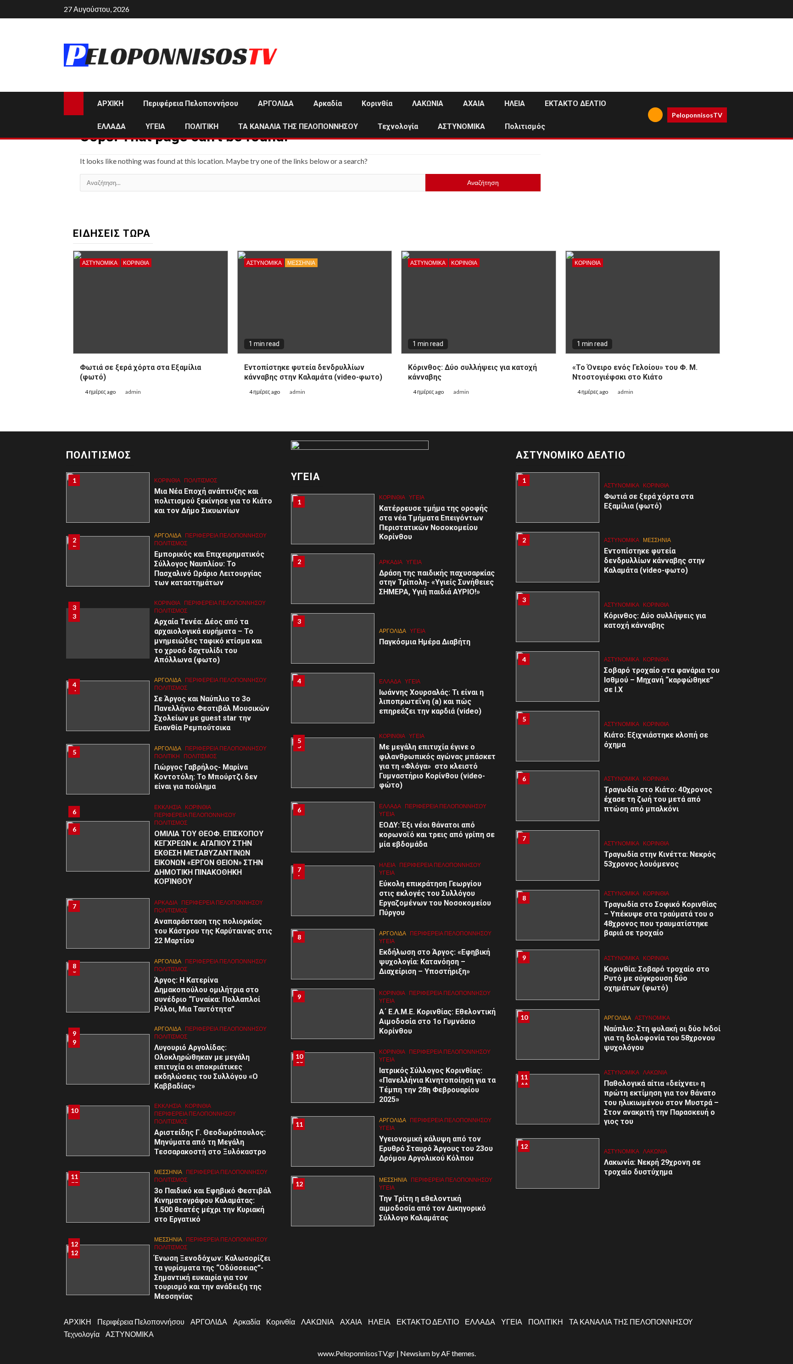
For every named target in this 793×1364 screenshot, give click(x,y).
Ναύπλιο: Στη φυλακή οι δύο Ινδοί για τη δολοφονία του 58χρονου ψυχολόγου (662, 1038)
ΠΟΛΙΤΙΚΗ (201, 126)
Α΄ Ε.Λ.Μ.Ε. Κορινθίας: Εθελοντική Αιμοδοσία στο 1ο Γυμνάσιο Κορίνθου (437, 1021)
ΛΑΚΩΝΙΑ (427, 103)
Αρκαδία (327, 103)
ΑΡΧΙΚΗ (110, 103)
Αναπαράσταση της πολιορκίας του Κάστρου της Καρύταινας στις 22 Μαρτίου (213, 931)
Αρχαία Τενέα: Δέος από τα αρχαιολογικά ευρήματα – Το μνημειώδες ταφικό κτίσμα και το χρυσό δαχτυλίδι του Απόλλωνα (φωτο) (208, 640)
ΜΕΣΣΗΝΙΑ (301, 262)
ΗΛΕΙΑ (514, 103)
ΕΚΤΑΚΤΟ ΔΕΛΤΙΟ (575, 103)
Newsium (415, 1353)
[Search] (637, 114)
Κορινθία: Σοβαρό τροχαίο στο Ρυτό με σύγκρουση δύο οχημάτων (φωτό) (656, 979)
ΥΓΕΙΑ (155, 126)
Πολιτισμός (525, 126)
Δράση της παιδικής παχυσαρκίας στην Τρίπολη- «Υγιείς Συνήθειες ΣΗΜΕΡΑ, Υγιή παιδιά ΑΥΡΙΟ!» (437, 583)
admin (133, 391)
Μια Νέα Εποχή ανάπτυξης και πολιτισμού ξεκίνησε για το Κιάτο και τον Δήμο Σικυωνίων (213, 501)
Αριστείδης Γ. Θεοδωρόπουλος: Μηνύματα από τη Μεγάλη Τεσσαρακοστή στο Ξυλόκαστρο (211, 1142)
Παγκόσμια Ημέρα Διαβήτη (424, 641)
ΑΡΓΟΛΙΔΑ (276, 103)
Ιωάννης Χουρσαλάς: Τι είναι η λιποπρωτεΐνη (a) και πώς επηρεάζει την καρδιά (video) (431, 702)
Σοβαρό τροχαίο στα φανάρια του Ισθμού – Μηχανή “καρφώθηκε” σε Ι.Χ (662, 680)
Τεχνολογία (398, 126)
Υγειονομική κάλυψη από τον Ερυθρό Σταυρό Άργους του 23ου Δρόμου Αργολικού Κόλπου (436, 1149)
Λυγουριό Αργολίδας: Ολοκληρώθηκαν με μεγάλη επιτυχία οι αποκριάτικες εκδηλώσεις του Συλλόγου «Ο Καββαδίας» (206, 1066)
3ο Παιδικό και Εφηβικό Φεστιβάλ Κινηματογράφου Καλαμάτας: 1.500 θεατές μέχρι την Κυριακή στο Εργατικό (212, 1205)
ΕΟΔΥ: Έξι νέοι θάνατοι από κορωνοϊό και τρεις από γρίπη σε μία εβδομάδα (437, 835)
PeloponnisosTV (697, 115)
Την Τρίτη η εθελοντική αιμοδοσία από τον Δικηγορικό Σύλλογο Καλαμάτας (432, 1208)
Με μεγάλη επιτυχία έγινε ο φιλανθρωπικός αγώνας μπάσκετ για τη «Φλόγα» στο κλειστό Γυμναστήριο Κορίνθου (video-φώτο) (437, 766)
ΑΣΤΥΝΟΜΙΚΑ (461, 126)
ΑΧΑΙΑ (474, 103)
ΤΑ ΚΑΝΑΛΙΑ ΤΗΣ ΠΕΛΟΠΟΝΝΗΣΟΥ (298, 126)
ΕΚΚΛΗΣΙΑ (167, 807)
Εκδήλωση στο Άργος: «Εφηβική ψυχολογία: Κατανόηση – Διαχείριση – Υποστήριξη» (434, 962)
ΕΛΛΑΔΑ (111, 126)
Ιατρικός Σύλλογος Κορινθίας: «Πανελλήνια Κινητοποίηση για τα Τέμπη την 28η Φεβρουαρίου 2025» (437, 1084)
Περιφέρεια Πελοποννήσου (190, 103)
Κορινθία (377, 103)
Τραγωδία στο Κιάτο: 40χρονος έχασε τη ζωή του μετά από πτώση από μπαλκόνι (658, 799)
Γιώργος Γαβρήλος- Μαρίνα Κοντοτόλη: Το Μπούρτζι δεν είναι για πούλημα (205, 777)
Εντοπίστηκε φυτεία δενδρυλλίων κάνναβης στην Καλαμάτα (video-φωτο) (654, 561)
